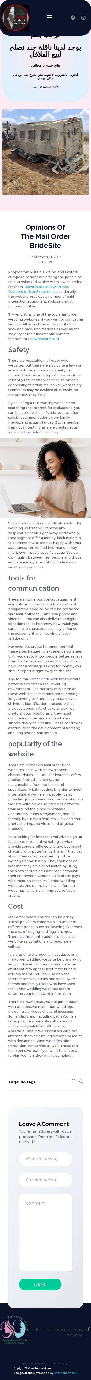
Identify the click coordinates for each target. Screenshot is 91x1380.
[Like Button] (73, 1081)
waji (50, 262)
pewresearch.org (44, 339)
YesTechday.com (65, 1373)
